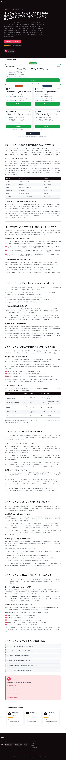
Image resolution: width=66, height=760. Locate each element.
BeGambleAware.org (44, 136)
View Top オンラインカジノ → (12, 41)
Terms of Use (33, 745)
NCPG (25, 744)
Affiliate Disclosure (34, 747)
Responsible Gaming (34, 750)
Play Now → (33, 80)
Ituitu (2, 2)
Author (63, 1)
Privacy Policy (33, 743)
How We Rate (33, 749)
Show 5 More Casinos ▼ (33, 133)
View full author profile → (12, 697)
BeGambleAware (18, 744)
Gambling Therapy (8, 744)
